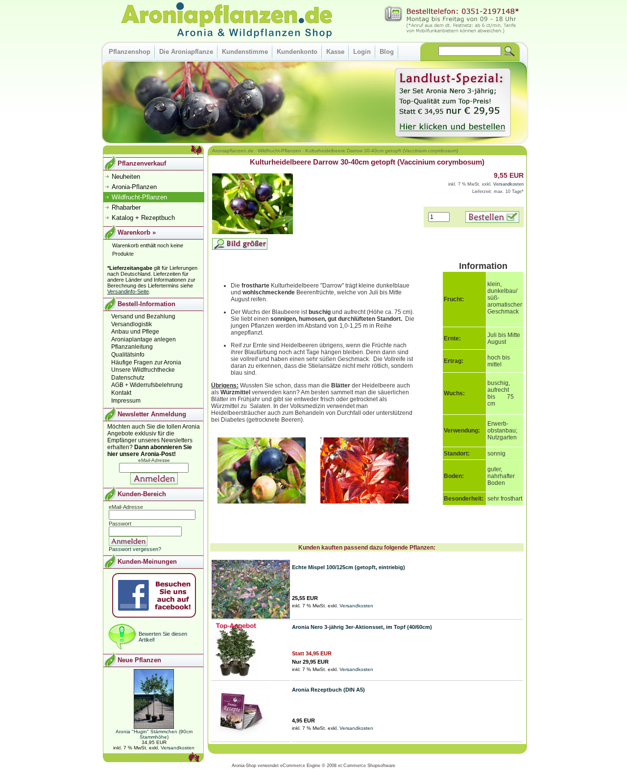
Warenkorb (134, 232)
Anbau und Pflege (135, 331)
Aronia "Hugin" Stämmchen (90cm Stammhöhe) (154, 734)
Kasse (335, 51)
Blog (387, 51)
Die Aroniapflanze (186, 51)
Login (362, 51)
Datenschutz (128, 377)
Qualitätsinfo (128, 354)
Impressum (126, 400)
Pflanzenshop (129, 51)
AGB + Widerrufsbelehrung (147, 385)
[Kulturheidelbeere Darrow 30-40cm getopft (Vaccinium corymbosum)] (252, 232)
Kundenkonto (297, 51)
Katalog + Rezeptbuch (143, 217)
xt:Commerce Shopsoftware (366, 765)
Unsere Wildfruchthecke (143, 369)
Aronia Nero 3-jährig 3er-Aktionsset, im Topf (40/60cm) (362, 627)
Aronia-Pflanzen (134, 187)
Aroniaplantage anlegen (143, 339)
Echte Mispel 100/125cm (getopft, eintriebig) (348, 567)
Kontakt (121, 392)
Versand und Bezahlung (143, 316)
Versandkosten (508, 184)
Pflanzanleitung (132, 346)
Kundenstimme (245, 51)
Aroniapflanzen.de (233, 150)
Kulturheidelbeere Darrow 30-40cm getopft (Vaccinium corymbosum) (381, 150)
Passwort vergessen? (135, 549)
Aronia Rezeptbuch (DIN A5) (328, 690)
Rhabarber (126, 207)
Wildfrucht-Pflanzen (279, 150)
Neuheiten (126, 176)
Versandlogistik (131, 324)
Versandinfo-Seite (128, 291)
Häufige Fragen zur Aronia (146, 362)
